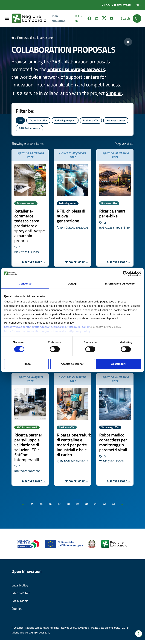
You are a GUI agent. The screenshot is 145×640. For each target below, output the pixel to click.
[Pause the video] (128, 42)
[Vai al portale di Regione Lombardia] (31, 18)
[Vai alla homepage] (12, 37)
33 (113, 504)
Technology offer (38, 120)
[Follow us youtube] (111, 19)
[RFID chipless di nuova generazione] (72, 180)
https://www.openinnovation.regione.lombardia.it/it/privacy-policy (47, 331)
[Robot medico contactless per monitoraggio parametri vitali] (115, 404)
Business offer (91, 120)
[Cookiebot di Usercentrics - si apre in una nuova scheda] (125, 273)
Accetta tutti (118, 363)
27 (59, 504)
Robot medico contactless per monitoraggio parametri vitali (113, 442)
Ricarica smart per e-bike (112, 213)
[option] (30, 208)
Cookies (16, 608)
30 (86, 504)
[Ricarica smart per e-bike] (115, 180)
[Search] (137, 18)
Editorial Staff (20, 593)
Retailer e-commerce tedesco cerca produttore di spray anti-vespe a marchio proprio (29, 226)
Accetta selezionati (72, 363)
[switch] (55, 349)
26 (50, 504)
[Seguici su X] (104, 19)
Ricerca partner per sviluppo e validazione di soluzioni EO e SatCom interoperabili (28, 447)
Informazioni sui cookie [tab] (119, 283)
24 (32, 504)
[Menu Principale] (7, 18)
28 (68, 504)
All (20, 120)
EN (137, 5)
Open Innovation (58, 18)
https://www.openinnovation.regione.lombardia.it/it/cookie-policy (46, 326)
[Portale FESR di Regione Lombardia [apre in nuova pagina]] (28, 543)
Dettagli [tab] (72, 283)
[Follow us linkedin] (97, 19)
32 (104, 504)
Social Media (19, 600)
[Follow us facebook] (89, 19)
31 (95, 504)
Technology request (65, 120)
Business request (115, 120)
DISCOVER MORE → (34, 262)
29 (77, 504)
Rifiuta (26, 363)
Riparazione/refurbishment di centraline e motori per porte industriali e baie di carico (81, 445)
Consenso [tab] (25, 283)
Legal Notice (19, 585)
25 (41, 504)
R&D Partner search (29, 128)
